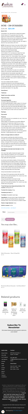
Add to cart (10, 219)
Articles (3, 361)
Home (2, 12)
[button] (9, 16)
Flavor (4, 212)
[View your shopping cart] (22, 4)
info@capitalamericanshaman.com (18, 359)
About (11, 360)
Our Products (4, 357)
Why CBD (3, 355)
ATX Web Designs (17, 410)
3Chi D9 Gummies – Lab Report (8, 207)
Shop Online (4, 353)
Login (2, 365)
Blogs (2, 363)
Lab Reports (4, 359)
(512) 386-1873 (13, 357)
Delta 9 (6, 12)
